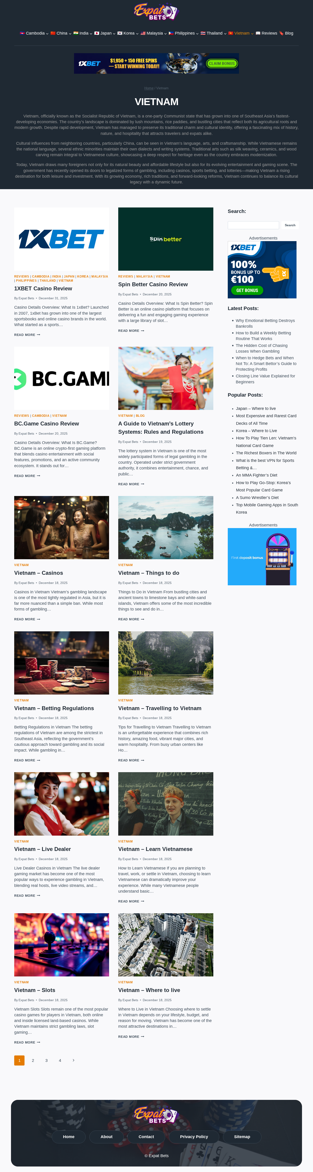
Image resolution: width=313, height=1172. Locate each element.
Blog (140, 415)
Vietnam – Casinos (38, 573)
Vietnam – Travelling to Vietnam (159, 708)
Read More (27, 335)
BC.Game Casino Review (46, 423)
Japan (69, 276)
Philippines (26, 280)
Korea (82, 276)
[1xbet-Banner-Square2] (263, 269)
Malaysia (99, 276)
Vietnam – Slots (34, 990)
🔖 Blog (286, 33)
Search (290, 225)
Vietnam (66, 280)
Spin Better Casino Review (153, 284)
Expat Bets (26, 298)
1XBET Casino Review (43, 288)
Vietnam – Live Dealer (42, 849)
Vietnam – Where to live (149, 990)
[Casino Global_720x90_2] (156, 63)
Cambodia (40, 276)
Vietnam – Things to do (148, 573)
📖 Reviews (266, 33)
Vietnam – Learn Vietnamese (155, 849)
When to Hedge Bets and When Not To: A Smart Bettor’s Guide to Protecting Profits (266, 364)
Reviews (21, 276)
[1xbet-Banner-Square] (263, 556)
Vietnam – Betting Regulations (54, 708)
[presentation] (61, 239)
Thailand (48, 280)
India (56, 276)
